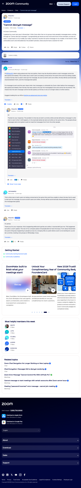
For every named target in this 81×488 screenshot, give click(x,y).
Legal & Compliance (44, 479)
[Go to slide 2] (34, 312)
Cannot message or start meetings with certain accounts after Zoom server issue (35, 380)
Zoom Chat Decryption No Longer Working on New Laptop (26, 363)
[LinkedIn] (7, 475)
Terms (3, 479)
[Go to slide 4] (39, 312)
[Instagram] (20, 475)
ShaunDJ (11, 16)
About (5, 440)
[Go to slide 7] (48, 312)
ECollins (13, 337)
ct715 (12, 331)
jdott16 (12, 325)
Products (10, 10)
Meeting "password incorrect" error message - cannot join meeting (29, 386)
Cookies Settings (57, 479)
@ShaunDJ (9, 73)
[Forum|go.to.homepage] (17, 4)
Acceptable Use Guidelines (29, 479)
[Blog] (3, 475)
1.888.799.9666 (16, 410)
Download (7, 448)
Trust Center (16, 479)
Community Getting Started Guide (16, 254)
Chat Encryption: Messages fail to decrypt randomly (24, 369)
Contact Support (63, 4)
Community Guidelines (12, 257)
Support (6, 463)
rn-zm (10, 67)
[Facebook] (24, 475)
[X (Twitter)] (11, 475)
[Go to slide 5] (42, 312)
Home (4, 10)
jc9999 (12, 342)
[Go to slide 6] (44, 312)
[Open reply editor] (40, 55)
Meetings (7, 377)
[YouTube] (16, 475)
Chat (16, 10)
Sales (5, 455)
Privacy (9, 479)
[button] (3, 3)
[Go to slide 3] (37, 312)
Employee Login (68, 479)
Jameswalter (12, 191)
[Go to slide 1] (32, 312)
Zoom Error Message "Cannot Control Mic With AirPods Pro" (27, 375)
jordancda (13, 348)
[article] (40, 86)
